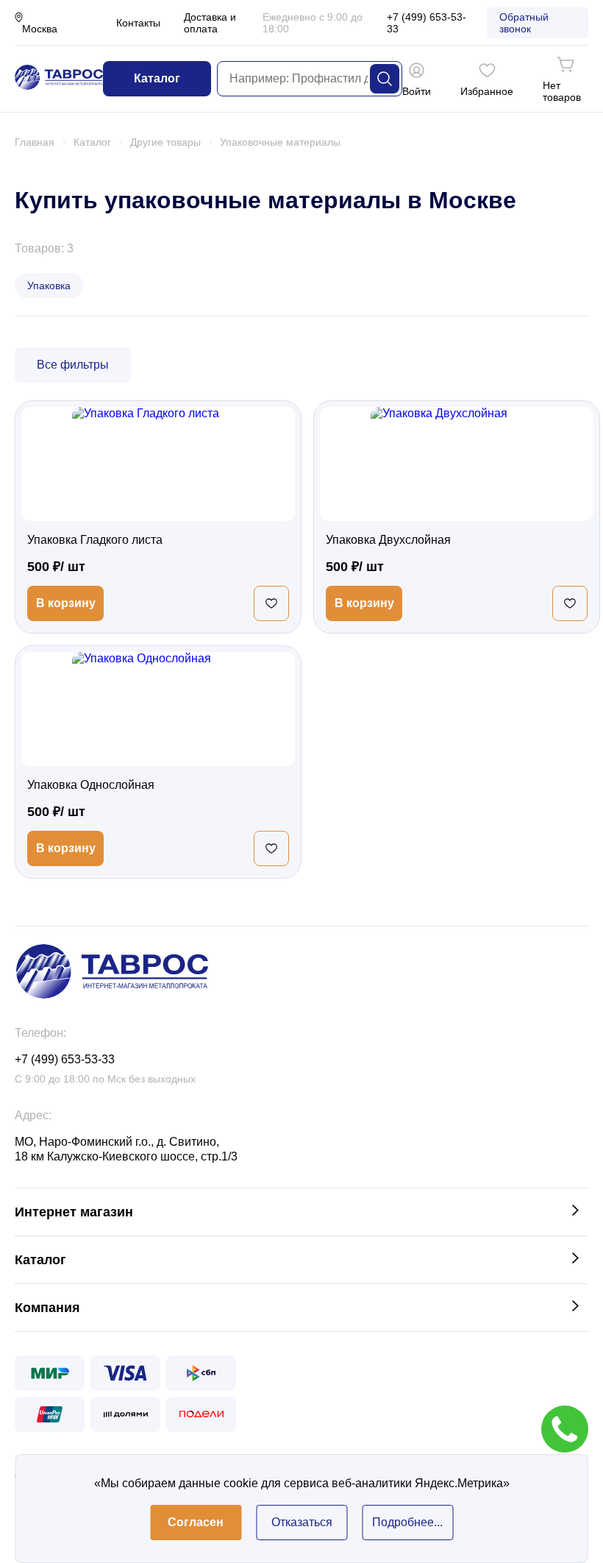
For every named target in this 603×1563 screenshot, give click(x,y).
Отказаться (301, 1522)
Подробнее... (407, 1522)
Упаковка (49, 285)
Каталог (157, 78)
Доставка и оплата (210, 23)
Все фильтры (73, 364)
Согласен (196, 1522)
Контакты (138, 23)
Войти (416, 91)
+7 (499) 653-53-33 (426, 23)
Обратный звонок (524, 23)
